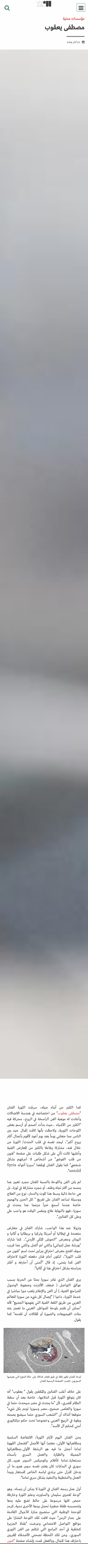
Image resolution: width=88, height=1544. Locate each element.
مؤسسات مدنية (73, 18)
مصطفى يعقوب (69, 1112)
